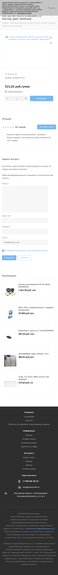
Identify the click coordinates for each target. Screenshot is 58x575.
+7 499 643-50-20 (30, 481)
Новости (29, 420)
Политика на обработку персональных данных (29, 424)
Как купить (29, 453)
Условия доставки (29, 443)
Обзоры (29, 465)
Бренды (29, 461)
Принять (52, 8)
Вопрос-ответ (29, 457)
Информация (29, 431)
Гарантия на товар (29, 446)
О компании (29, 417)
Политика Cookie (24, 13)
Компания (29, 412)
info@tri (26, 487)
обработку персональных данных (33, 250)
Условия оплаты (29, 439)
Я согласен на (26, 250)
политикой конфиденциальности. (40, 528)
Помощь (29, 435)
